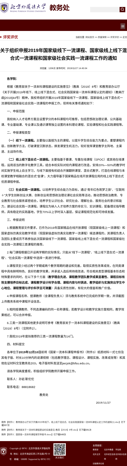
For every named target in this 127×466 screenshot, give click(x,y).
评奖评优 (114, 37)
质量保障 (102, 37)
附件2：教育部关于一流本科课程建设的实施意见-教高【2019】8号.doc (42, 430)
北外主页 (96, 454)
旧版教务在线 (98, 464)
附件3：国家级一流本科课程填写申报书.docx (29, 434)
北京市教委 (108, 450)
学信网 (118, 450)
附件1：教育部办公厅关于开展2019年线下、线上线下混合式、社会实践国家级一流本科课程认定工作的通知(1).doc (63, 422)
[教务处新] (35, 3)
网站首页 (89, 37)
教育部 (95, 450)
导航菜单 (122, 26)
